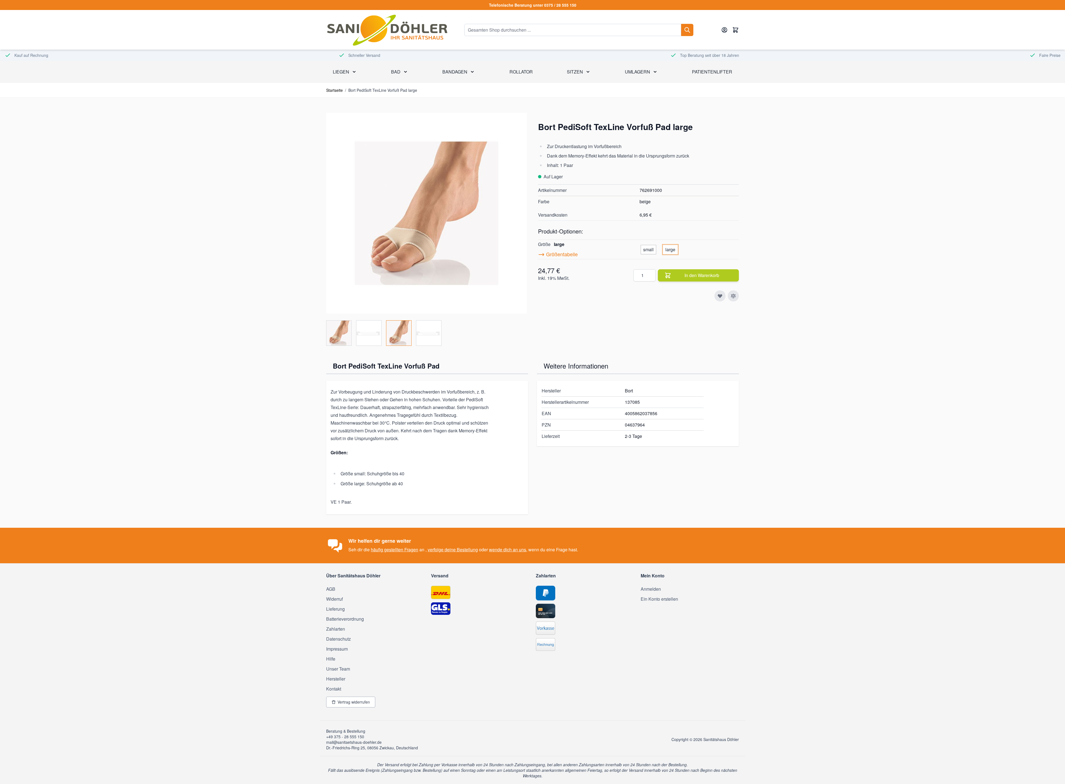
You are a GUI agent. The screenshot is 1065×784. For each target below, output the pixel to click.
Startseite (334, 90)
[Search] (687, 30)
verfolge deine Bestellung (453, 549)
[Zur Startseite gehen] (387, 29)
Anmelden (651, 589)
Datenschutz (338, 639)
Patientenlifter (712, 71)
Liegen (341, 71)
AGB (330, 589)
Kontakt (333, 689)
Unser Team (338, 669)
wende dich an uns (507, 549)
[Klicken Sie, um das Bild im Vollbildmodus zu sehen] (426, 213)
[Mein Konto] (724, 30)
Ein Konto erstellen (659, 599)
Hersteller (335, 679)
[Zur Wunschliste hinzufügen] (720, 295)
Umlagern (637, 71)
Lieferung (335, 609)
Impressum (337, 649)
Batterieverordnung (345, 619)
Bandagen (454, 71)
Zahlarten (335, 629)
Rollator (521, 71)
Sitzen (575, 71)
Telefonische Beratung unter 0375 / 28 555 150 (532, 5)
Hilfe (330, 659)
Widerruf (334, 599)
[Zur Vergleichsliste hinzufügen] (733, 295)
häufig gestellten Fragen (394, 549)
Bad (395, 71)
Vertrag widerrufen (354, 702)
